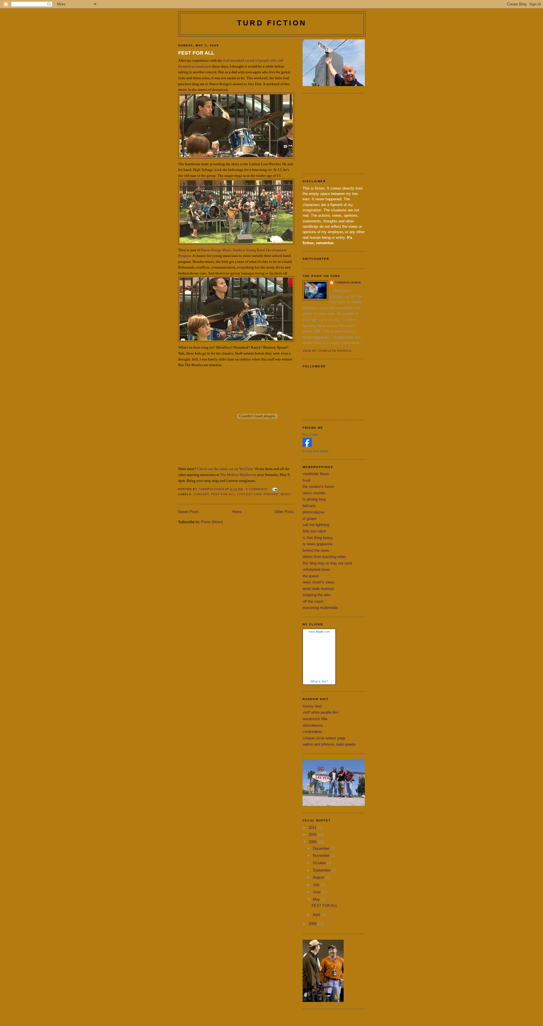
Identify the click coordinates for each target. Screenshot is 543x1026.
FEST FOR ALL (196, 53)
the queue (311, 576)
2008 (313, 924)
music (286, 494)
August (319, 877)
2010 (313, 834)
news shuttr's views (319, 582)
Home (237, 512)
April (317, 915)
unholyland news (316, 569)
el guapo (309, 518)
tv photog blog (314, 499)
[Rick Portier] (307, 445)
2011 (313, 827)
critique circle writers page (324, 738)
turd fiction (272, 23)
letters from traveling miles (324, 557)
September (322, 870)
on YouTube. (244, 469)
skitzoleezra (312, 725)
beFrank (309, 506)
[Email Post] (275, 489)
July (317, 885)
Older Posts (284, 512)
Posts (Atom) (212, 522)
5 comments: (258, 489)
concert (201, 494)
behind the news (316, 550)
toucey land (312, 706)
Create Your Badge (316, 451)
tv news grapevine (317, 544)
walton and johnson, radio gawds (329, 744)
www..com (319, 631)
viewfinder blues (316, 474)
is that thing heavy (318, 538)
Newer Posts (188, 512)
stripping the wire (316, 595)
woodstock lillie (315, 719)
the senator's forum (318, 486)
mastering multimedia (320, 608)
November (322, 855)
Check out (205, 469)
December (322, 848)
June (317, 892)
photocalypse (313, 512)
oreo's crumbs (314, 493)
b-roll (307, 480)
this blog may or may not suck (327, 563)
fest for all (223, 494)
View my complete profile (327, 350)
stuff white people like (320, 712)
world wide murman (318, 589)
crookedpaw (312, 731)
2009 (313, 842)
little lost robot (314, 531)
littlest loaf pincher (257, 494)
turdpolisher (348, 282)
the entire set (223, 469)
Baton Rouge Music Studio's (223, 250)
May (317, 899)
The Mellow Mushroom (238, 475)
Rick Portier (311, 434)
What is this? (319, 681)
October (320, 863)
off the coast (313, 601)
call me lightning (316, 525)
